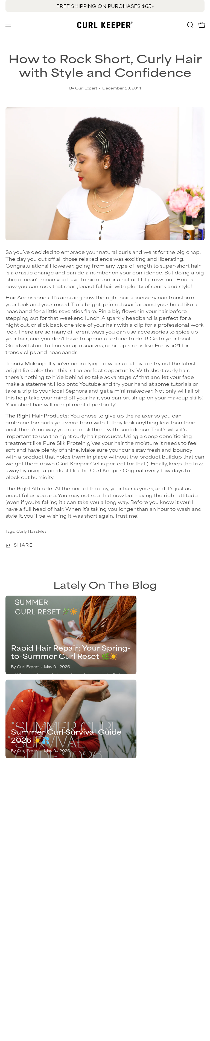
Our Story (17, 897)
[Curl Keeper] (105, 25)
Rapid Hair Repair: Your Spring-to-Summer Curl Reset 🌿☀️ (71, 651)
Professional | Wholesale (36, 925)
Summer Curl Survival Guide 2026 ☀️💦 (66, 735)
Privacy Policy (23, 906)
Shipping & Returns (135, 829)
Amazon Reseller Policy (35, 916)
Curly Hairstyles (31, 531)
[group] (105, 6)
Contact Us (124, 820)
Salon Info (123, 856)
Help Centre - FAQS (136, 847)
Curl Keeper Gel (78, 463)
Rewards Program (134, 838)
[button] (190, 25)
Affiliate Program (27, 934)
